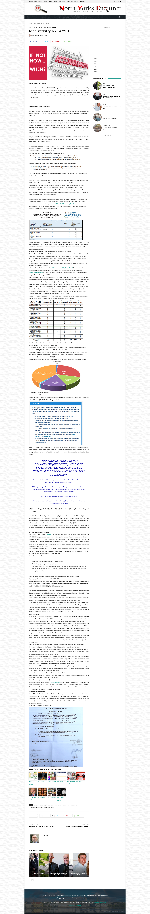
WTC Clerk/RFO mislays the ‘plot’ (33, 798)
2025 (95, 61)
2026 (95, 58)
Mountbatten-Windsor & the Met (79, 874)
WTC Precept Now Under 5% (41, 782)
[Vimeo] (118, 1)
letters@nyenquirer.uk (100, 902)
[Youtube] (120, 1)
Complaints (78, 905)
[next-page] (32, 880)
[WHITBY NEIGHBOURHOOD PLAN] (97, 128)
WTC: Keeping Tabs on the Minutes (60, 799)
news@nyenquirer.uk (91, 898)
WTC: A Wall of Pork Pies (41, 798)
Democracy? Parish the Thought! (32, 783)
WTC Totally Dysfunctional (79, 782)
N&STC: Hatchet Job (52, 782)
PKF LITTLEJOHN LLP (72, 805)
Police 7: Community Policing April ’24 (77, 826)
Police (79, 871)
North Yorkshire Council (43, 23)
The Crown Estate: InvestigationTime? (38, 874)
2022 (95, 69)
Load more (106, 135)
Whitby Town (51, 27)
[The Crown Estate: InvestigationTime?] (39, 865)
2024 (95, 64)
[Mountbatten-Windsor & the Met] (79, 865)
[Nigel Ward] (30, 35)
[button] (119, 17)
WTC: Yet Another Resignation (71, 782)
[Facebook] (112, 1)
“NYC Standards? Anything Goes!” (63, 204)
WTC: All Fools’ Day (60, 782)
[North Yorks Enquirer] (41, 9)
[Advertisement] (107, 39)
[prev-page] (30, 880)
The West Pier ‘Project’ (110, 118)
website (48, 534)
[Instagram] (114, 1)
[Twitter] (116, 1)
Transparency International (36, 807)
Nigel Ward (36, 35)
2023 (95, 66)
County (34, 23)
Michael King (43, 805)
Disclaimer (71, 905)
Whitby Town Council (49, 807)
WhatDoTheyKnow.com (35, 272)
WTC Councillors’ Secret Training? (52, 798)
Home (30, 23)
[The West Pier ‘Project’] (97, 117)
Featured (36, 805)
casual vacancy (55, 682)
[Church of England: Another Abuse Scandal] (59, 865)
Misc (38, 871)
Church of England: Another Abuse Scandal (59, 874)
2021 (95, 71)
